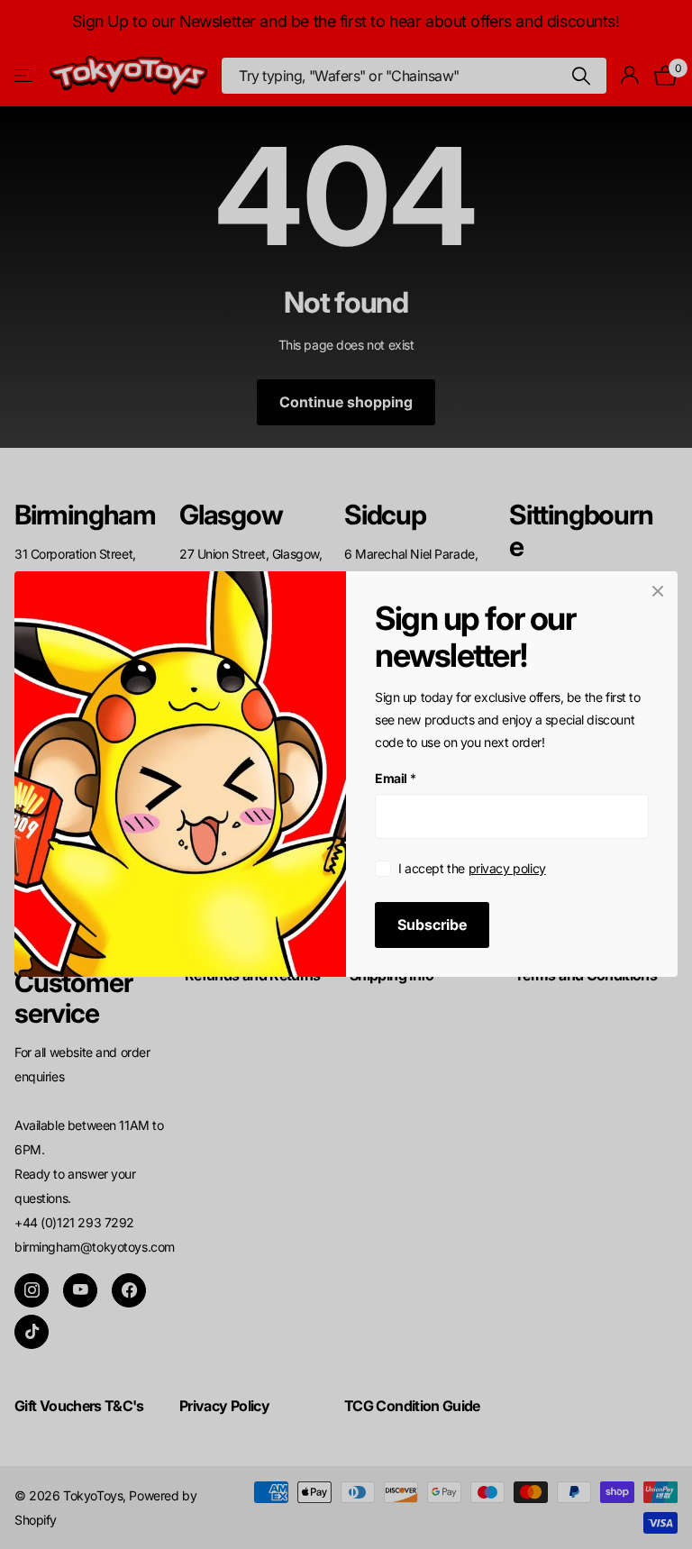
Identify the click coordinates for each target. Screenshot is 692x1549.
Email (395, 779)
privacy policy (507, 868)
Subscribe (432, 925)
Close (658, 591)
